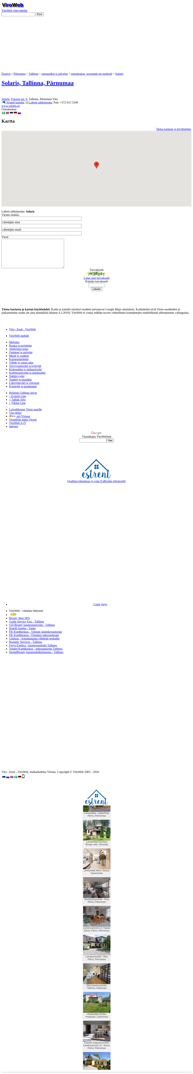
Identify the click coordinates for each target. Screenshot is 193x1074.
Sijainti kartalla (15, 102)
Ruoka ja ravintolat (20, 345)
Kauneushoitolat (18, 359)
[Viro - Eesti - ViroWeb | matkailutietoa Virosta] (13, 7)
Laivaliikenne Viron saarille (25, 409)
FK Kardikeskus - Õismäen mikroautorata (34, 635)
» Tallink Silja (17, 399)
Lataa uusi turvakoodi (97, 278)
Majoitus (14, 342)
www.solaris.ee (11, 105)
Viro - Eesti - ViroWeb (22, 329)
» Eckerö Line (17, 396)
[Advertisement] (96, 45)
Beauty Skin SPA (19, 618)
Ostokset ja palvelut (20, 352)
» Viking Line (17, 403)
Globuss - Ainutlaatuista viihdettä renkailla (34, 638)
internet (13, 426)
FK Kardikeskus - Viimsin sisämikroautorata (35, 631)
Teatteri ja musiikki (20, 379)
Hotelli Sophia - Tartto (22, 628)
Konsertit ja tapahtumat (23, 386)
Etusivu (6, 73)
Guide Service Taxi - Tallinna (26, 621)
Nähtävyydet (16, 376)
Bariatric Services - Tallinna (25, 642)
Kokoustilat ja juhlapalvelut (25, 369)
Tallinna (33, 73)
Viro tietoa (15, 412)
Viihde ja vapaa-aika (21, 362)
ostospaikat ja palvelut (54, 73)
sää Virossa (23, 416)
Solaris (119, 73)
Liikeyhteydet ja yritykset (24, 383)
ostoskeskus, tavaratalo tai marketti (91, 73)
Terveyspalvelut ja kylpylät (25, 366)
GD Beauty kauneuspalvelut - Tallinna (32, 625)
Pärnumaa (19, 73)
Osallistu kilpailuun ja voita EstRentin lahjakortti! (96, 481)
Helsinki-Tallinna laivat (23, 392)
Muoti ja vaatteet (19, 355)
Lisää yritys (100, 604)
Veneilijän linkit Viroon (23, 419)
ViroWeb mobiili (19, 335)
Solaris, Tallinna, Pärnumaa (38, 83)
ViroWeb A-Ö (17, 423)
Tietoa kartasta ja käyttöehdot (173, 129)
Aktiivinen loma (18, 349)
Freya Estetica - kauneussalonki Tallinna (33, 645)
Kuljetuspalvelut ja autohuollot (27, 372)
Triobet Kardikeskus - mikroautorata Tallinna (35, 648)
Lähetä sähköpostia (40, 102)
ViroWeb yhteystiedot (14, 10)
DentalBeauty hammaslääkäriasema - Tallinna (36, 652)
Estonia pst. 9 (19, 99)
